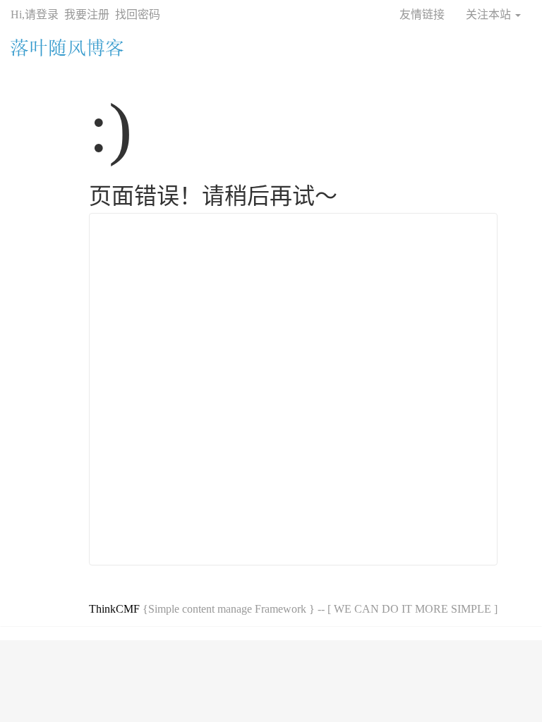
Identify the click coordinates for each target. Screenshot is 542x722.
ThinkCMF (114, 609)
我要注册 (86, 14)
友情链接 (422, 14)
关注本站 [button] (490, 14)
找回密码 (137, 14)
